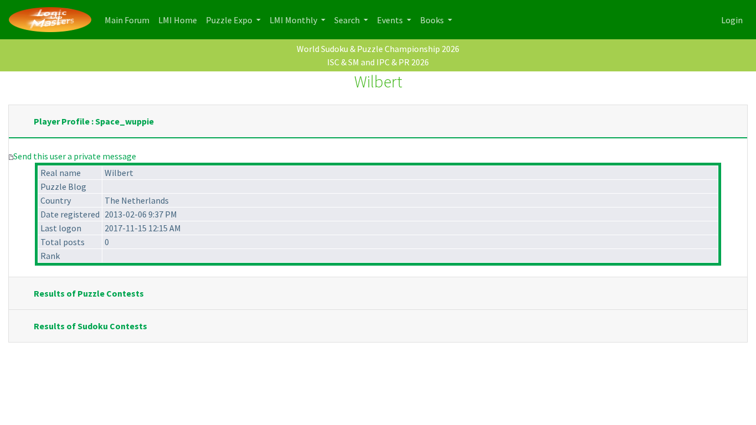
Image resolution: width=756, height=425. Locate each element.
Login (732, 19)
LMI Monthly (294, 19)
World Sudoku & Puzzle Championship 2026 (378, 48)
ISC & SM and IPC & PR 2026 (378, 62)
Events (391, 19)
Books (433, 19)
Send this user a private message (74, 156)
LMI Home (179, 19)
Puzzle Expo (230, 19)
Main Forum (129, 19)
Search (347, 19)
